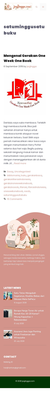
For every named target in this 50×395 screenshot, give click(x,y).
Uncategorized (22, 171)
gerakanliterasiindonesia (17, 179)
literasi (23, 187)
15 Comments (14, 199)
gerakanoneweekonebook (18, 183)
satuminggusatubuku (15, 195)
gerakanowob (11, 187)
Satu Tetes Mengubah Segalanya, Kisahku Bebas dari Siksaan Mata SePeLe (29, 296)
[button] (36, 7)
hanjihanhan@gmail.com (15, 367)
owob (27, 191)
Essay (10, 171)
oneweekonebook (13, 191)
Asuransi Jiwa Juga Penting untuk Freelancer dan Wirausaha (27, 334)
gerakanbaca (34, 175)
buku (23, 175)
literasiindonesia (37, 187)
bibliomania (13, 175)
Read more (20, 163)
